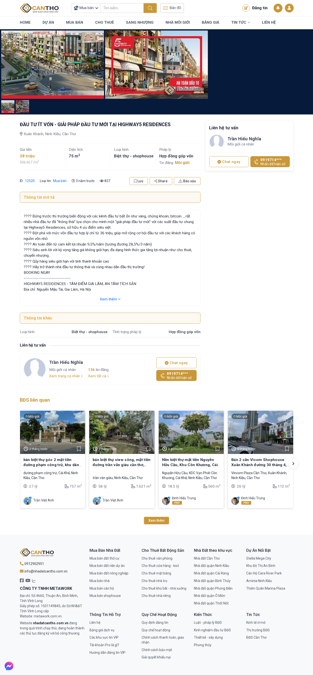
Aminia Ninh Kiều (259, 581)
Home (25, 22)
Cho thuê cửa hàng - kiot (160, 566)
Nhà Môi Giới (178, 22)
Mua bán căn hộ (101, 588)
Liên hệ (94, 622)
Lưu (140, 181)
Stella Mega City (258, 558)
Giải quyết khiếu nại (156, 657)
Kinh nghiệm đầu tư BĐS (212, 630)
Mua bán (60, 181)
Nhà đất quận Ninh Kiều (211, 566)
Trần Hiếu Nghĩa (66, 362)
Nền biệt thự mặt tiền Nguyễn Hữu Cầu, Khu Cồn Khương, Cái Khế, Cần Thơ (190, 465)
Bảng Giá (210, 22)
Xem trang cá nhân (65, 376)
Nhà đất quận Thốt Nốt (211, 603)
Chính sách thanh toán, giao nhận (163, 639)
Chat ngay (178, 363)
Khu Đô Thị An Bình (260, 566)
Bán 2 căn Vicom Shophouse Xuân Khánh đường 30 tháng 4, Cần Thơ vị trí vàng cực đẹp (259, 465)
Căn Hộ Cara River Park (264, 573)
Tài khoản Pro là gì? (104, 645)
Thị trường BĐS (258, 630)
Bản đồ (175, 8)
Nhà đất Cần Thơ (207, 558)
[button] (293, 464)
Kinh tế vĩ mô (256, 622)
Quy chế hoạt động (156, 630)
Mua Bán (74, 22)
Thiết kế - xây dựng (208, 637)
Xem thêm (109, 299)
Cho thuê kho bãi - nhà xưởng (164, 588)
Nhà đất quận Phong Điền (213, 588)
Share (162, 181)
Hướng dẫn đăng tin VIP (107, 653)
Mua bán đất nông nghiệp (108, 573)
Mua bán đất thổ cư (104, 558)
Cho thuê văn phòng (157, 558)
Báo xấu (189, 181)
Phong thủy (203, 645)
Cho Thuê (104, 22)
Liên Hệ (269, 22)
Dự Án (48, 22)
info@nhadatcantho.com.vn (45, 571)
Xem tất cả (97, 376)
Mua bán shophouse (105, 596)
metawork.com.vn (48, 616)
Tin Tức (238, 22)
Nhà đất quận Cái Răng (211, 573)
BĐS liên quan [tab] (35, 400)
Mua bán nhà (99, 581)
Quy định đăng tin (155, 622)
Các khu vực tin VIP (104, 637)
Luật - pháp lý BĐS (208, 622)
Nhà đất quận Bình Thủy (212, 581)
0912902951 (34, 564)
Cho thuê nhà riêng (156, 596)
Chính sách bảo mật (157, 650)
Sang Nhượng (140, 22)
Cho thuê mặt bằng (156, 573)
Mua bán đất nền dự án (107, 566)
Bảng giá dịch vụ (101, 630)
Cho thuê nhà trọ (154, 581)
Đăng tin (260, 7)
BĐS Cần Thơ (256, 637)
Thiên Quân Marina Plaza (265, 588)
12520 (29, 181)
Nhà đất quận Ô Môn (209, 596)
